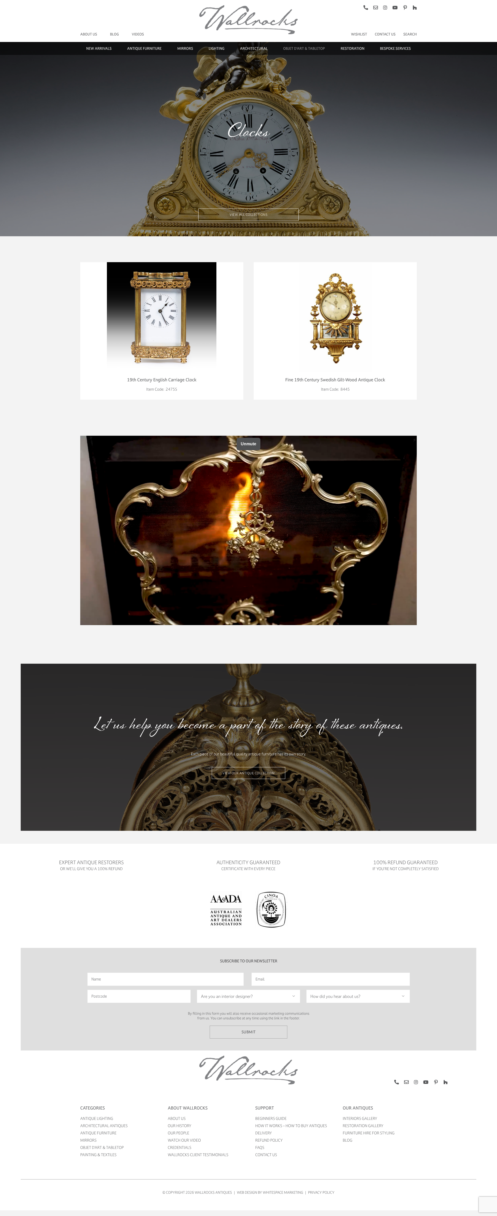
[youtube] (395, 7)
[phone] (365, 7)
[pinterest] (405, 7)
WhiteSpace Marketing (283, 1192)
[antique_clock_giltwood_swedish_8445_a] (335, 263)
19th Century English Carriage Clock (161, 379)
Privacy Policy (321, 1192)
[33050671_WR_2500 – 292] (161, 263)
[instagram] (385, 7)
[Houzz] (415, 7)
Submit (249, 1031)
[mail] (375, 7)
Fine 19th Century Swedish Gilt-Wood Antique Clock (335, 379)
